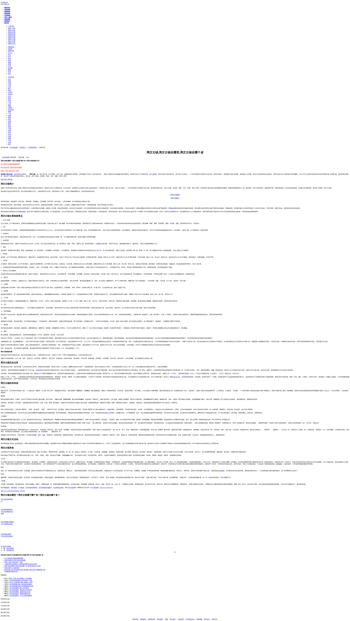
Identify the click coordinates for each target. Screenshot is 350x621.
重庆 (9, 123)
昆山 (20, 174)
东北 (9, 134)
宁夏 (9, 129)
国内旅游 (14, 487)
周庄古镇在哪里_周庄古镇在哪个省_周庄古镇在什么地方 (22, 566)
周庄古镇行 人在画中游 (11, 568)
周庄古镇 (9, 174)
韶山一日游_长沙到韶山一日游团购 (20, 578)
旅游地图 (199, 619)
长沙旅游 (21, 487)
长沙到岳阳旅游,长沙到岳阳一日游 (21, 580)
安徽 (9, 121)
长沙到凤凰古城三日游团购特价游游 (21, 586)
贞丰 (153, 174)
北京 (9, 79)
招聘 (166, 619)
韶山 (9, 54)
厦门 (9, 88)
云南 (9, 83)
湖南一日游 (11, 28)
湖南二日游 (11, 30)
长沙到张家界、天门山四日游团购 (21, 595)
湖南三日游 (11, 32)
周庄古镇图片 (175, 198)
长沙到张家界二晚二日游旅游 (19, 588)
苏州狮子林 (10, 550)
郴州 (9, 70)
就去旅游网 (5, 157)
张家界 (10, 49)
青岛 (9, 98)
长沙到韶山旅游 (58, 487)
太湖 (106, 341)
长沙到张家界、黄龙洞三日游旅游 (21, 590)
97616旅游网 (13, 147)
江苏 (9, 140)
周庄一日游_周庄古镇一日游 (10, 171)
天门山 (10, 52)
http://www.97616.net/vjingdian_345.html (13, 491)
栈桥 (101, 328)
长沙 (9, 56)
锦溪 (35, 435)
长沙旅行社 (4, 2)
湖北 (9, 119)
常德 (9, 72)
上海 (9, 142)
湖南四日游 (11, 34)
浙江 (9, 144)
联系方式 (214, 619)
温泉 (9, 62)
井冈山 (10, 94)
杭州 (28, 358)
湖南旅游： (11, 47)
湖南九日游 (11, 43)
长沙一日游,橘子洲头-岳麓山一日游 (21, 582)
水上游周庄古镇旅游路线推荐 (10, 164)
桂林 (9, 90)
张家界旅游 (151, 619)
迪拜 (172, 208)
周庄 (2, 174)
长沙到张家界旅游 (31, 487)
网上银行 (173, 619)
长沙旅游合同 (190, 619)
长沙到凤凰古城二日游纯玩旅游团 (21, 584)
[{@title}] (7, 501)
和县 (187, 373)
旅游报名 (181, 619)
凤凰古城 (11, 51)
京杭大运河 (176, 377)
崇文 (14, 341)
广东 (9, 113)
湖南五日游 (11, 36)
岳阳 (9, 60)
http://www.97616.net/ (106, 487)
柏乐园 (10, 68)
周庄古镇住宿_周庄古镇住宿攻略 (11, 167)
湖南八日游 (11, 41)
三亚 (9, 86)
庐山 (9, 96)
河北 (9, 132)
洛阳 (221, 470)
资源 (24, 211)
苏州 (15, 174)
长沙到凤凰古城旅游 (45, 487)
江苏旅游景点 (32, 147)
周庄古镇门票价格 (6, 179)
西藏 (9, 111)
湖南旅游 (6, 487)
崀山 (9, 73)
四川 (9, 100)
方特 (9, 66)
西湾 (99, 243)
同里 (43, 435)
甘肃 (9, 130)
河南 (9, 136)
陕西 (9, 117)
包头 (40, 419)
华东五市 (11, 109)
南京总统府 (10, 548)
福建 (9, 106)
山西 (9, 115)
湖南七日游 (11, 39)
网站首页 (135, 619)
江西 (9, 85)
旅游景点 (23, 147)
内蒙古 (10, 107)
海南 (9, 81)
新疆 (9, 138)
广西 (9, 102)
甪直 (333, 377)
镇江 (35, 321)
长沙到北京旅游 (6, 546)
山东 (9, 104)
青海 (9, 127)
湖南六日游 (11, 38)
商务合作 (207, 619)
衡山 (9, 58)
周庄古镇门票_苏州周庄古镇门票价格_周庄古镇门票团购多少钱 (24, 569)
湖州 (38, 370)
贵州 (9, 125)
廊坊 (37, 201)
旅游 (21, 211)
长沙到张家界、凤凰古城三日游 (20, 592)
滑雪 (9, 64)
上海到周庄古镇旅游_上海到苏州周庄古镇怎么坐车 (20, 564)
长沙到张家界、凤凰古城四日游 (20, 593)
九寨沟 (10, 92)
